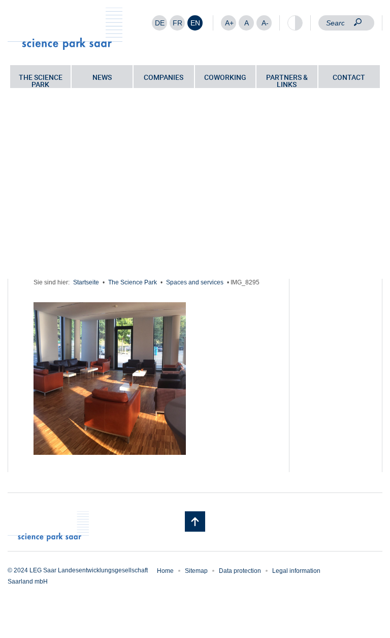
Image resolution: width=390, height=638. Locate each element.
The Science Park (40, 80)
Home (165, 570)
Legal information (296, 570)
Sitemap (196, 570)
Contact (349, 77)
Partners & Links (287, 80)
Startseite (86, 282)
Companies (163, 77)
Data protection (240, 570)
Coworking (225, 77)
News (102, 77)
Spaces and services (194, 282)
